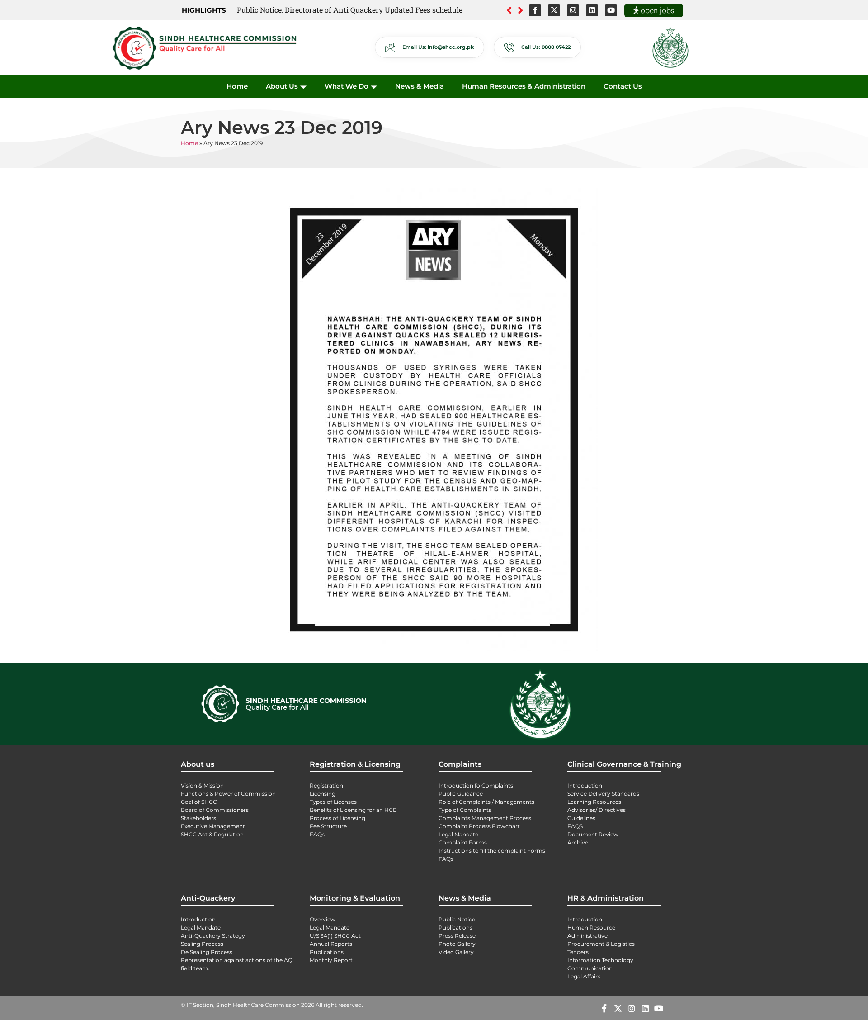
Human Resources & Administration (523, 86)
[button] (520, 10)
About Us (282, 86)
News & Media (419, 86)
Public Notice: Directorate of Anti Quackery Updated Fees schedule (349, 9)
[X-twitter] (554, 10)
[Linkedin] (592, 10)
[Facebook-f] (535, 10)
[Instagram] (573, 10)
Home (237, 86)
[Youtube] (611, 10)
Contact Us (623, 86)
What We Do (346, 86)
